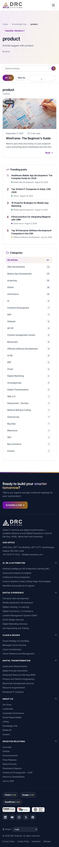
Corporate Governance (13, 713)
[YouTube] (12, 817)
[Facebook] (33, 817)
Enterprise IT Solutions (13, 692)
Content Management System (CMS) (20, 615)
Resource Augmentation (14, 687)
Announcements (10, 755)
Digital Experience (13, 592)
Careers (6, 734)
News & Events (10, 764)
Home (5, 24)
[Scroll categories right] (41, 78)
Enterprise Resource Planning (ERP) (19, 675)
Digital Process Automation (15, 670)
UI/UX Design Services (13, 619)
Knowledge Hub (19, 24)
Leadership (8, 709)
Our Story (7, 704)
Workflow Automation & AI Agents (18, 585)
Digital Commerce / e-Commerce (18, 611)
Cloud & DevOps (11, 635)
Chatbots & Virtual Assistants (16, 577)
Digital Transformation (16, 660)
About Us (8, 699)
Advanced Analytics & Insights (17, 573)
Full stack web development (16, 598)
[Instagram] (19, 817)
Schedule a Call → (15, 505)
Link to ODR (8, 781)
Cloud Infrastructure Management (18, 653)
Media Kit (7, 730)
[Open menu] (53, 5)
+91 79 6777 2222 (11, 554)
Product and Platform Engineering (18, 679)
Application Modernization (15, 666)
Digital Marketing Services (15, 624)
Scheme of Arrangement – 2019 (17, 772)
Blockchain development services (18, 683)
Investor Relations (14, 741)
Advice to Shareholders (13, 776)
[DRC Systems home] (12, 5)
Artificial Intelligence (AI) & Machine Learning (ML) (26, 568)
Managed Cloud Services (14, 645)
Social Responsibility (12, 717)
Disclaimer (36, 841)
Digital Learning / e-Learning (16, 607)
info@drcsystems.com (32, 554)
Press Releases (10, 760)
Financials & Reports (12, 768)
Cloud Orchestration (12, 649)
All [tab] (8, 77)
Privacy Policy (9, 841)
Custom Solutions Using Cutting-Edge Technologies (27, 581)
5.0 (11, 802)
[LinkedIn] (5, 817)
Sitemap (46, 841)
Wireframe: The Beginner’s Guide (28, 138)
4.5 (9, 795)
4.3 (27, 795)
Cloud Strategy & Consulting (16, 641)
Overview (7, 747)
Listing (6, 721)
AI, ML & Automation (14, 563)
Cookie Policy (23, 841)
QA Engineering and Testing (16, 628)
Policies (6, 751)
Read (47, 152)
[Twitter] (26, 817)
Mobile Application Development (18, 602)
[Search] (53, 68)
